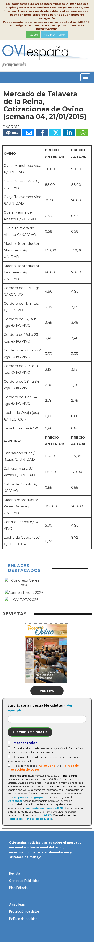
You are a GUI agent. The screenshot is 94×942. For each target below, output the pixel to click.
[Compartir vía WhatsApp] (82, 132)
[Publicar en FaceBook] (42, 132)
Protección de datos (24, 911)
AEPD (48, 815)
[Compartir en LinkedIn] (69, 132)
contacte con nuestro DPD (44, 808)
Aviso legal (17, 904)
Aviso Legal (47, 765)
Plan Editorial (18, 888)
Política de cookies (23, 919)
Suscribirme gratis (30, 732)
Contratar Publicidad (24, 881)
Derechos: (15, 801)
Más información (55, 34)
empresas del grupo (28, 797)
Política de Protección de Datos (30, 818)
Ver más (47, 690)
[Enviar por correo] (28, 132)
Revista (14, 873)
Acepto (33, 34)
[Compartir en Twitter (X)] (55, 132)
